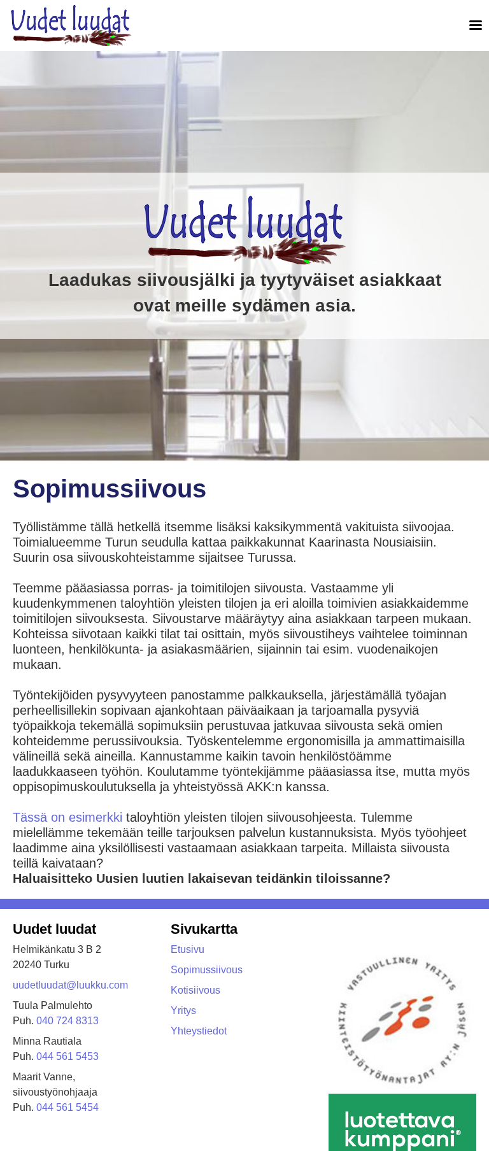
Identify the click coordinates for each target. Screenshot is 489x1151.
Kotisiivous (195, 990)
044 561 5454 (67, 1107)
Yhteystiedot (199, 1031)
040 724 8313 (67, 1020)
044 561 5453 (67, 1056)
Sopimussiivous (207, 969)
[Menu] (471, 25)
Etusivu (187, 949)
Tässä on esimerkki (67, 817)
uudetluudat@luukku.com (70, 985)
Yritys (183, 1010)
